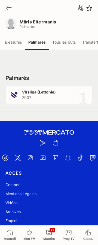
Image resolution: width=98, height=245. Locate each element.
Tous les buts (64, 42)
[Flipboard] (55, 157)
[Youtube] (43, 157)
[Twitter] (18, 157)
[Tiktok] (80, 157)
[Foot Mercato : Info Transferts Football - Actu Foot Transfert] (49, 132)
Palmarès (37, 42)
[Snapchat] (68, 157)
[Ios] (55, 143)
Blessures (13, 42)
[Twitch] (93, 157)
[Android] (43, 143)
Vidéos (11, 202)
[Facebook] (5, 157)
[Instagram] (30, 157)
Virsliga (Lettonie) (39, 92)
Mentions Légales (20, 193)
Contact (12, 184)
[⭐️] (89, 8)
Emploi (11, 220)
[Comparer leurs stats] (80, 8)
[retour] (8, 8)
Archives (13, 211)
